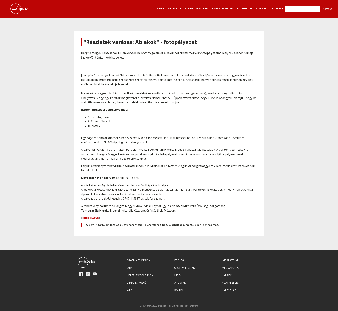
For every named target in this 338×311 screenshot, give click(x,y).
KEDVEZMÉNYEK (222, 8)
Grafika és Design (138, 260)
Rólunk (179, 290)
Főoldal (180, 260)
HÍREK (160, 8)
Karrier (227, 275)
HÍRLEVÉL (262, 8)
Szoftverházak (184, 267)
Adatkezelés (230, 282)
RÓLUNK (242, 8)
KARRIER (277, 8)
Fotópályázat (90, 218)
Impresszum (230, 260)
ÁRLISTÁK (174, 8)
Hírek (177, 275)
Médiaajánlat (231, 267)
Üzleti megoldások (140, 275)
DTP (129, 267)
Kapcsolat (229, 290)
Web (129, 290)
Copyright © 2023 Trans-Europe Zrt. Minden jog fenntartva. (169, 305)
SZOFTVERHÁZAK (196, 8)
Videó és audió (136, 282)
